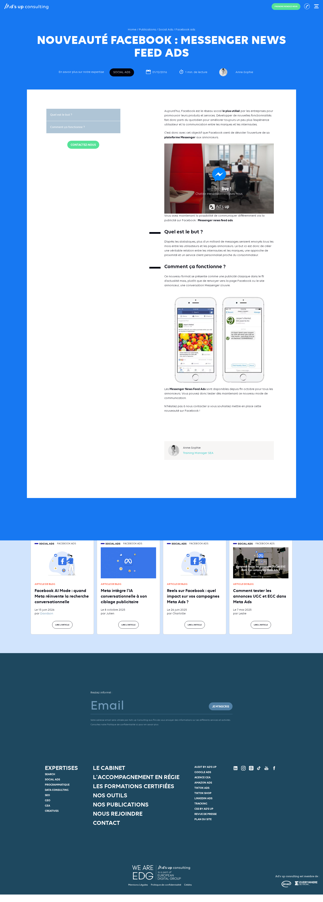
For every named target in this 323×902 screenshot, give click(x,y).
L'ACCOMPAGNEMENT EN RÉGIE (136, 777)
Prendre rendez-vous (286, 6)
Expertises (61, 767)
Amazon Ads (203, 782)
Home (132, 29)
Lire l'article (62, 625)
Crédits (188, 884)
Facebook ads (185, 29)
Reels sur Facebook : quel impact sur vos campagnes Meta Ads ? (193, 596)
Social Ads (166, 29)
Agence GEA (202, 777)
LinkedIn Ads (203, 798)
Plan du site (203, 819)
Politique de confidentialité (166, 884)
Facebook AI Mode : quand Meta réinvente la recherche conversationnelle (62, 596)
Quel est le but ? (61, 114)
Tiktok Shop (202, 793)
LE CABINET (109, 767)
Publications (148, 29)
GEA (47, 805)
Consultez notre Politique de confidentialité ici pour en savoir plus (124, 725)
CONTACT (106, 822)
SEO (47, 795)
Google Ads (202, 772)
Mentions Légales (138, 884)
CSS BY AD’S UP (203, 808)
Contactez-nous (83, 145)
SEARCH (50, 774)
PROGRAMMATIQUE (57, 784)
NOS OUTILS (110, 795)
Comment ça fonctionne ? (67, 127)
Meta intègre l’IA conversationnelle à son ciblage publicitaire (124, 596)
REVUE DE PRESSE (205, 813)
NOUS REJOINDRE (117, 813)
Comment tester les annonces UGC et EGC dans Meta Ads (259, 596)
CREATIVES (52, 810)
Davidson (46, 613)
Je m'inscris (220, 706)
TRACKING (200, 803)
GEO (47, 800)
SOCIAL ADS (52, 779)
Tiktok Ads (201, 787)
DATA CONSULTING (57, 789)
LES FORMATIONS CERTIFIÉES (133, 786)
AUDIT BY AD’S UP (205, 766)
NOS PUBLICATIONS (121, 804)
